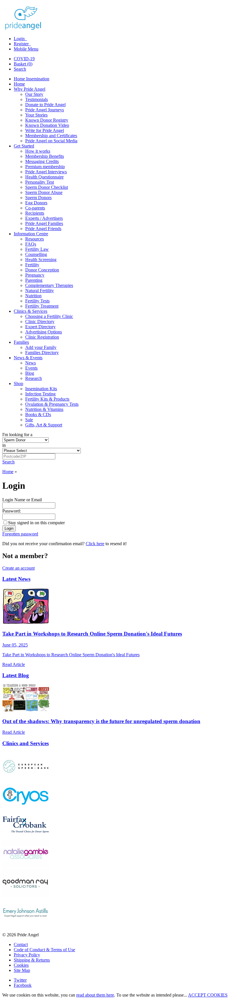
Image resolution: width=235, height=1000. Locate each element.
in (4, 445)
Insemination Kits (41, 388)
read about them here (95, 995)
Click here (95, 543)
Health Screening (40, 259)
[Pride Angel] (26, 28)
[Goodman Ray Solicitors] (25, 895)
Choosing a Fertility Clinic (49, 316)
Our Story (34, 94)
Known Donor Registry (46, 120)
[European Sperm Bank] (25, 778)
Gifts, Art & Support (43, 424)
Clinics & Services (30, 311)
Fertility (32, 264)
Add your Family (40, 347)
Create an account (18, 568)
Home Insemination (31, 78)
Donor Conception (42, 269)
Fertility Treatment (41, 306)
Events (31, 368)
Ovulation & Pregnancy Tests (52, 404)
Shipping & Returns (32, 960)
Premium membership (45, 166)
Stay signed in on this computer (36, 522)
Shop (18, 383)
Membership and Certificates (51, 135)
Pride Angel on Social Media (51, 140)
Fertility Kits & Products (47, 399)
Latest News (16, 579)
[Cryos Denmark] (25, 807)
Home (19, 83)
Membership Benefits (44, 156)
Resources (34, 238)
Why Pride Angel (29, 89)
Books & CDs (38, 414)
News (30, 362)
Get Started (24, 145)
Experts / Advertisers (44, 218)
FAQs (30, 244)
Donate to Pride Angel (45, 104)
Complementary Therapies (49, 285)
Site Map (22, 970)
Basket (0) (23, 63)
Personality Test (39, 182)
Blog (29, 373)
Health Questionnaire (44, 176)
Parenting (33, 280)
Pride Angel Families (44, 223)
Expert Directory (40, 326)
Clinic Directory (39, 321)
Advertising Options (43, 331)
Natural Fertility (39, 290)
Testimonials (36, 99)
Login (20, 38)
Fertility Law (37, 249)
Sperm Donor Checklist (46, 187)
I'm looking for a (17, 434)
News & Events (28, 357)
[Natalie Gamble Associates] (25, 866)
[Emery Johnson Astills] (25, 925)
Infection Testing (40, 393)
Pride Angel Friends (43, 228)
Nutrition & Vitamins (44, 409)
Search (20, 69)
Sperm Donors (38, 197)
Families (21, 342)
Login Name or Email (22, 499)
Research (33, 378)
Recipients (34, 213)
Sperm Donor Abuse (43, 192)
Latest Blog (15, 675)
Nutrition (33, 295)
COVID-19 (24, 58)
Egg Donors (36, 202)
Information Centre (31, 233)
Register (22, 43)
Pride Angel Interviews (46, 171)
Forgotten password (20, 533)
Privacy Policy (27, 954)
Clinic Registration (42, 337)
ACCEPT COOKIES (208, 995)
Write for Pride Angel (44, 130)
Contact (21, 944)
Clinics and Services (25, 743)
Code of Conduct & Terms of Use (44, 949)
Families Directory (42, 352)
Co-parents (35, 207)
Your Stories (36, 114)
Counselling (36, 254)
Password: (11, 510)
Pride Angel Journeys (44, 109)
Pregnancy (34, 275)
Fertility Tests (37, 300)
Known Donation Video (47, 125)
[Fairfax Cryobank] (25, 837)
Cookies (21, 965)
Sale (29, 419)
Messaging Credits (42, 161)
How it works (37, 151)
